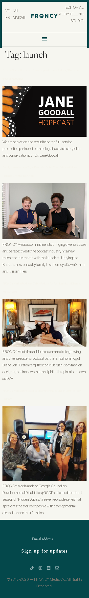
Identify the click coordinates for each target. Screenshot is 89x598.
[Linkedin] (49, 568)
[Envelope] (57, 568)
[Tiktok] (32, 568)
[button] (45, 38)
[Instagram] (40, 568)
